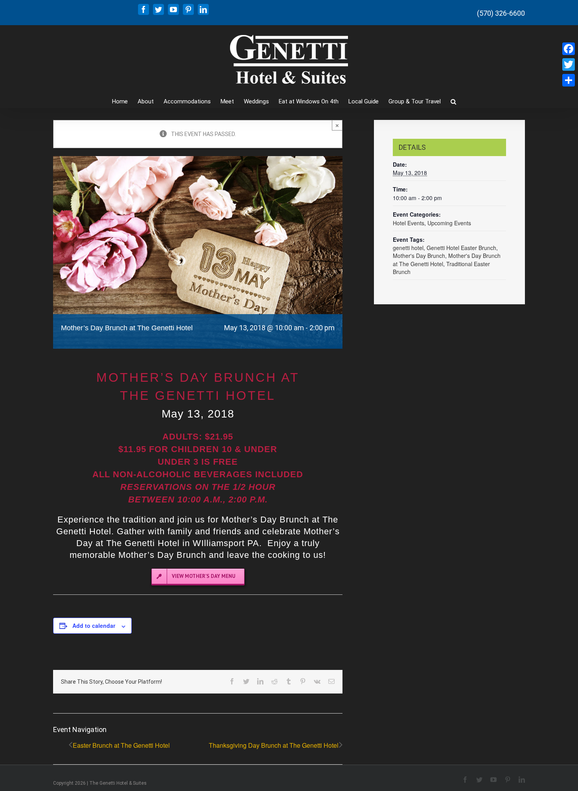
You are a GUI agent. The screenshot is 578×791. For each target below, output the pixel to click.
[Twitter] (568, 64)
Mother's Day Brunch (419, 255)
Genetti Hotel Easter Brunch (461, 248)
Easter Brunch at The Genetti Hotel (121, 745)
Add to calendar (93, 625)
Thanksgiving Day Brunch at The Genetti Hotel (274, 745)
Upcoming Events (449, 223)
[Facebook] (568, 49)
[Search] (453, 101)
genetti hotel (408, 248)
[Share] (568, 80)
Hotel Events (408, 223)
